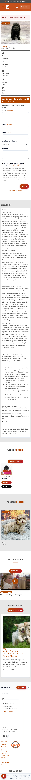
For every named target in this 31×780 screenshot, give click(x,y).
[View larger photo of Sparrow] (10, 465)
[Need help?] (3, 776)
